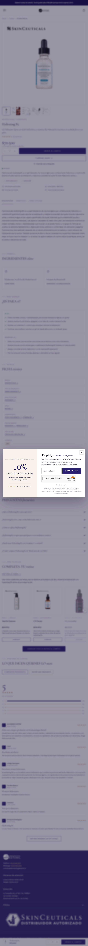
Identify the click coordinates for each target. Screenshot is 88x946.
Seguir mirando (61, 485)
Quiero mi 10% (71, 471)
